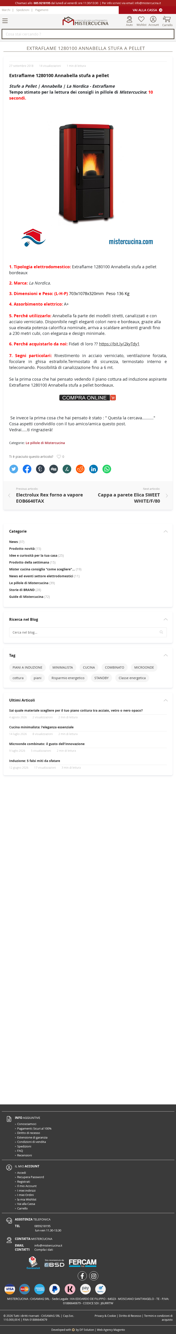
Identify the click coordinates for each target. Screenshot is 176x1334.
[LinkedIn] (93, 469)
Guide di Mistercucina (29, 596)
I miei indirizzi (26, 1190)
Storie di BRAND (25, 590)
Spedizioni (22, 10)
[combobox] (88, 34)
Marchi (6, 10)
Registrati (23, 1181)
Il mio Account (27, 1186)
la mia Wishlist (26, 1199)
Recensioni (24, 1155)
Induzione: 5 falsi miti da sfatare (34, 761)
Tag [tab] (12, 655)
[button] (161, 632)
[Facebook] (27, 469)
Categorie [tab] (18, 531)
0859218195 (42, 1226)
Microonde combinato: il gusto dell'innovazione (47, 744)
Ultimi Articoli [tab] (22, 700)
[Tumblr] (40, 469)
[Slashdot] (67, 469)
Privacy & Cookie (105, 1316)
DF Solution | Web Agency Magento (102, 1329)
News (16, 542)
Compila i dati (43, 1249)
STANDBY (101, 678)
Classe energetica (132, 678)
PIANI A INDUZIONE (27, 667)
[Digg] (53, 469)
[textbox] (88, 632)
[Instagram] (93, 1275)
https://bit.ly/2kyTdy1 (119, 344)
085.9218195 (42, 3)
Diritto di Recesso (130, 1316)
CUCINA (89, 667)
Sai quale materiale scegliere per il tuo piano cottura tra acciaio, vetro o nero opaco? (76, 710)
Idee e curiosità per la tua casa (36, 555)
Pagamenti (41, 10)
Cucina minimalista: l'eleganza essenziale (41, 727)
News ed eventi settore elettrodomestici (44, 576)
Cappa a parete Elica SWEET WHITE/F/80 (129, 498)
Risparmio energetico (68, 678)
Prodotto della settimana (32, 562)
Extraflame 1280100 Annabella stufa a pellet (59, 75)
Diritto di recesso (28, 1133)
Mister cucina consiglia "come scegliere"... (45, 569)
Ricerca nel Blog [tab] (23, 619)
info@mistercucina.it (148, 3)
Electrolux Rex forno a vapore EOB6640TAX (49, 498)
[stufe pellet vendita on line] (88, 179)
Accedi (21, 1173)
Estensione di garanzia (32, 1137)
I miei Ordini (25, 1195)
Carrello (22, 1208)
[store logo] (86, 21)
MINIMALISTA (62, 667)
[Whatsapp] (106, 469)
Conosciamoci (26, 1124)
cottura (18, 678)
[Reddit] (80, 469)
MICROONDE (144, 667)
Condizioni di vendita (31, 1142)
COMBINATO (114, 667)
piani (37, 678)
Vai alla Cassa (145, 10)
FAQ (20, 1151)
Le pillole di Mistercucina (45, 443)
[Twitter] (13, 469)
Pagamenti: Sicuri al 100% (34, 1128)
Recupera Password (30, 1177)
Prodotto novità (25, 548)
